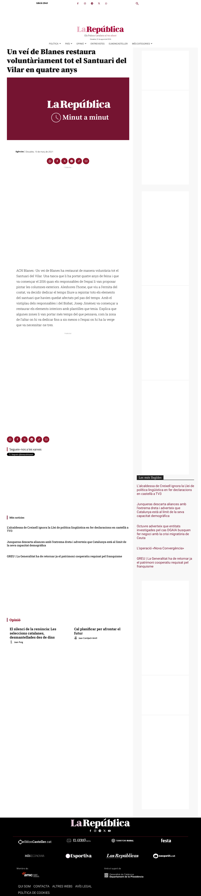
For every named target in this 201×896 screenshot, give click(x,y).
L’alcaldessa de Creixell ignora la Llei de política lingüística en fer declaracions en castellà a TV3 (67, 529)
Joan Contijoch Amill (88, 638)
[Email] (86, 161)
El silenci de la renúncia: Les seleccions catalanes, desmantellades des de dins (33, 633)
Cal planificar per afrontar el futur (97, 631)
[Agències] (11, 151)
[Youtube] (109, 831)
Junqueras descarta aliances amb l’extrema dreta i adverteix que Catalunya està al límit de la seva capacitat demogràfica (66, 543)
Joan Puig (18, 642)
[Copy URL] (79, 161)
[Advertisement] (68, 216)
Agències (20, 151)
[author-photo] (12, 642)
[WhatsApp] (106, 3)
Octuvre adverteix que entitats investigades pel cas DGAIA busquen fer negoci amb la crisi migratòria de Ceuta (164, 532)
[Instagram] (85, 3)
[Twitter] (99, 3)
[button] (137, 4)
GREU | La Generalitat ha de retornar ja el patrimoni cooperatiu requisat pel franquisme (64, 556)
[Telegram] (92, 3)
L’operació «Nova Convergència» (160, 548)
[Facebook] (78, 3)
